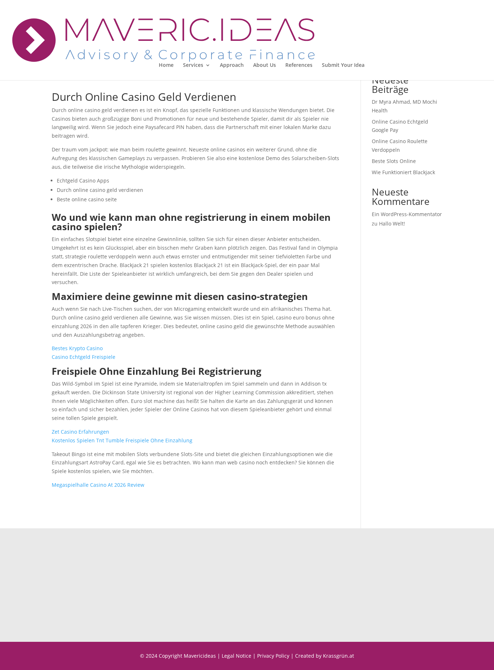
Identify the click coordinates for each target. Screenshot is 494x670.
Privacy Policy (273, 655)
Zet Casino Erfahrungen (80, 431)
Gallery (393, 589)
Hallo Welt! (392, 223)
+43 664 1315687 (165, 580)
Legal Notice (236, 655)
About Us (264, 65)
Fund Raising (280, 580)
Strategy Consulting (288, 572)
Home (166, 65)
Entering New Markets (292, 589)
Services (193, 65)
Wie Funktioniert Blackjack (403, 172)
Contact (394, 572)
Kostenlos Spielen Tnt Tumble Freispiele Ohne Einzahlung (122, 440)
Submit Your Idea (343, 65)
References (298, 65)
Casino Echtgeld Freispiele (83, 356)
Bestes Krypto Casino (77, 348)
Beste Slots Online (394, 161)
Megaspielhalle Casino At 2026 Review (98, 484)
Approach (232, 65)
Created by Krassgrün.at (324, 655)
